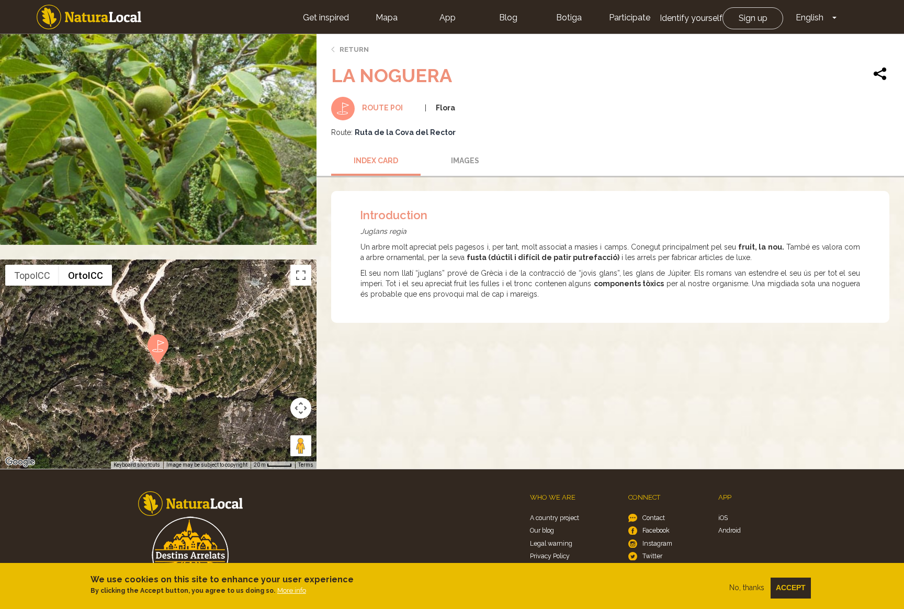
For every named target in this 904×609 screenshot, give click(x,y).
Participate (629, 17)
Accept (791, 587)
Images (465, 160)
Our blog (542, 530)
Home (89, 17)
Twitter (652, 556)
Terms (305, 465)
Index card (376, 160)
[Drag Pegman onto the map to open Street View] (300, 445)
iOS (723, 518)
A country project (554, 518)
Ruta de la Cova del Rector (405, 132)
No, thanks (746, 587)
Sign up (753, 18)
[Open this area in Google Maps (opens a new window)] (20, 462)
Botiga (569, 17)
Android (729, 530)
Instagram (657, 543)
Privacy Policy (550, 556)
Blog (508, 17)
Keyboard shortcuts (137, 465)
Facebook (656, 530)
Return (354, 49)
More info (291, 590)
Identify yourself (691, 18)
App (447, 17)
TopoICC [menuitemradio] (32, 275)
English (809, 17)
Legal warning (551, 543)
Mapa (387, 17)
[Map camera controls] (300, 408)
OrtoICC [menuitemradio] (85, 275)
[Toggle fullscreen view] (300, 275)
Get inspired (326, 17)
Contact (653, 518)
